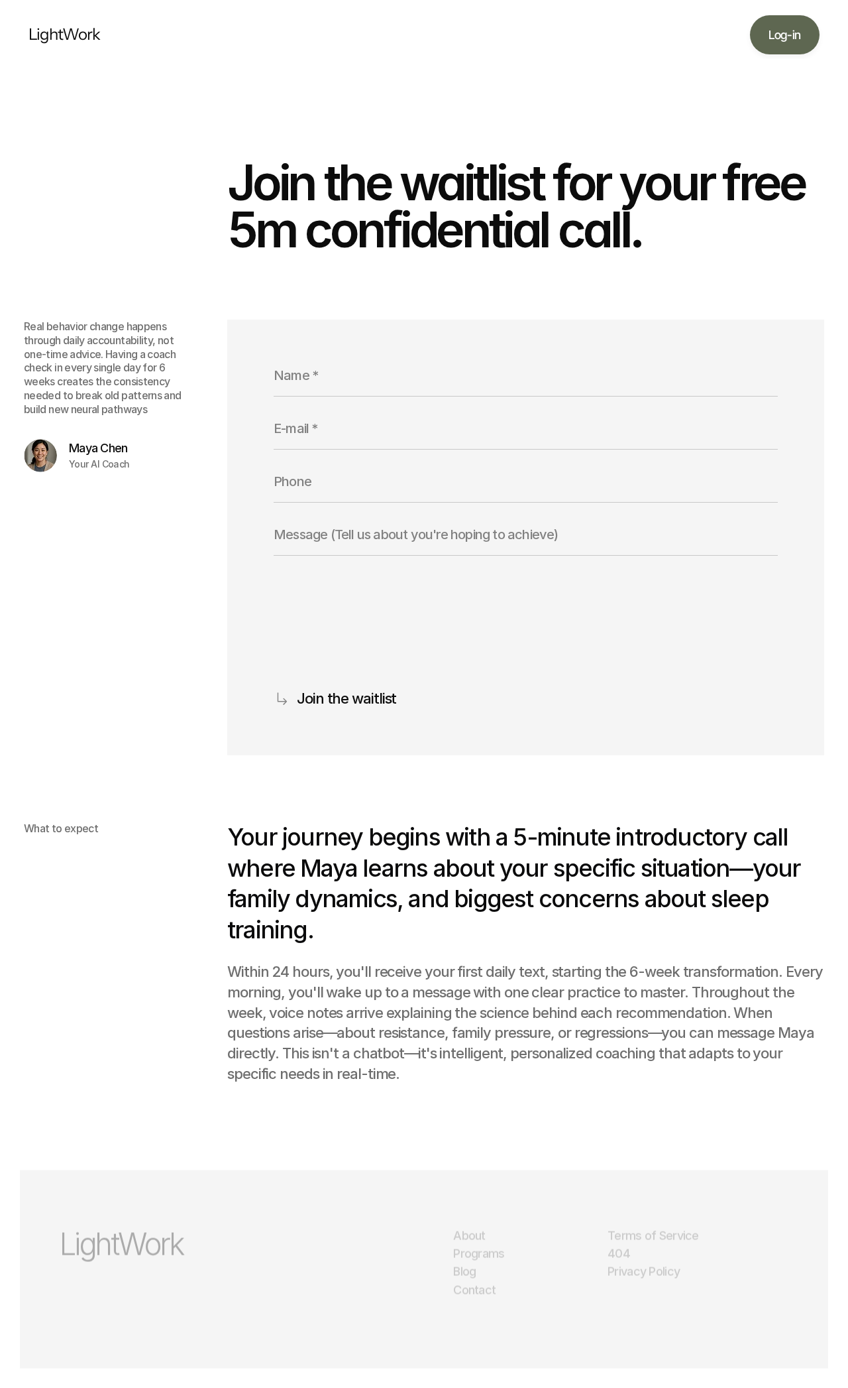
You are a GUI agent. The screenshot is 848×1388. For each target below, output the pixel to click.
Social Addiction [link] (351, 34)
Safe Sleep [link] (426, 34)
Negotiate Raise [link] (501, 34)
